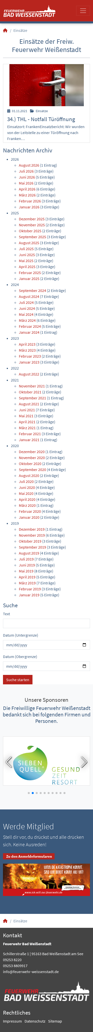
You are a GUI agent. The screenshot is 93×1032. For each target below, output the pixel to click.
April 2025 (27, 266)
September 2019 (32, 547)
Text (6, 613)
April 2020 (27, 499)
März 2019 (27, 582)
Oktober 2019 (30, 541)
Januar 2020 (29, 517)
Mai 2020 (26, 493)
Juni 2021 (27, 409)
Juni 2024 (27, 308)
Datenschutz (35, 1021)
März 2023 (27, 350)
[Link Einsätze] (29, 10)
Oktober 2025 (30, 230)
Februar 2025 (30, 272)
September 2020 (32, 469)
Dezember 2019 (32, 529)
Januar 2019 (29, 594)
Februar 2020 (30, 511)
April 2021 (27, 421)
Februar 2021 (30, 433)
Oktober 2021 (30, 391)
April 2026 (27, 189)
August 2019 (29, 553)
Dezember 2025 (32, 218)
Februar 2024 (30, 326)
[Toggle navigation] (83, 11)
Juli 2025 (26, 248)
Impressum (12, 1021)
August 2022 (29, 374)
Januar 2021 (29, 439)
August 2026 (29, 165)
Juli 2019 (26, 559)
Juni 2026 (27, 177)
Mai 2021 (26, 415)
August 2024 (29, 296)
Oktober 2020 (30, 463)
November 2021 (32, 385)
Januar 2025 (29, 278)
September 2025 (32, 236)
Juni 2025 (27, 254)
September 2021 (32, 397)
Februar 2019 (30, 588)
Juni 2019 (27, 565)
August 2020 (29, 475)
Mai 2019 (26, 570)
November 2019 (32, 535)
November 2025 (32, 224)
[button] (8, 762)
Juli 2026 (26, 171)
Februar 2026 (30, 200)
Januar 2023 (29, 362)
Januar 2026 (29, 206)
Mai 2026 (26, 183)
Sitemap (55, 1021)
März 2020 (27, 505)
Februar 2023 (30, 356)
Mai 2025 (26, 260)
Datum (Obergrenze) (20, 656)
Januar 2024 (29, 332)
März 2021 (27, 427)
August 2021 (29, 403)
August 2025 (29, 242)
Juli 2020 (26, 481)
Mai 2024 (26, 314)
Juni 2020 (27, 487)
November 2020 (32, 457)
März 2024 (27, 320)
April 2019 (27, 576)
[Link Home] (5, 30)
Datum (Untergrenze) (20, 635)
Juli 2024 (26, 302)
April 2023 (27, 344)
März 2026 (27, 194)
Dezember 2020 (32, 451)
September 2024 (32, 290)
